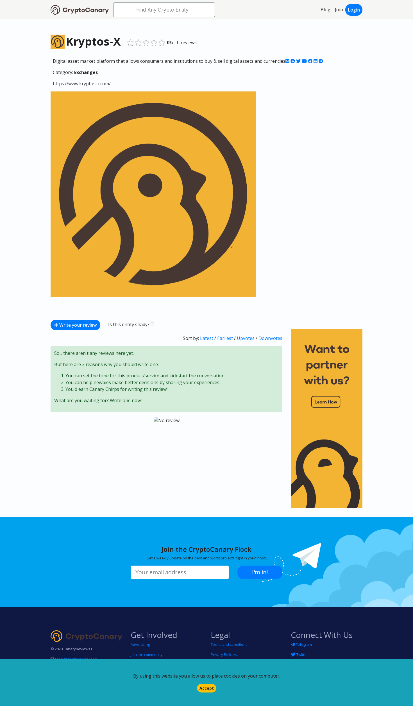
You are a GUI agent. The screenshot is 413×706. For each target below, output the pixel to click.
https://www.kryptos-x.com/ (82, 83)
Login (354, 10)
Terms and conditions (229, 644)
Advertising (140, 644)
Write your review (77, 325)
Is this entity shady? (129, 324)
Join (339, 9)
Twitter (302, 654)
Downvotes (270, 338)
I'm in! (260, 572)
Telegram (303, 644)
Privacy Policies (224, 654)
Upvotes (246, 338)
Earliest (225, 338)
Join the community (147, 654)
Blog (325, 9)
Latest (206, 338)
